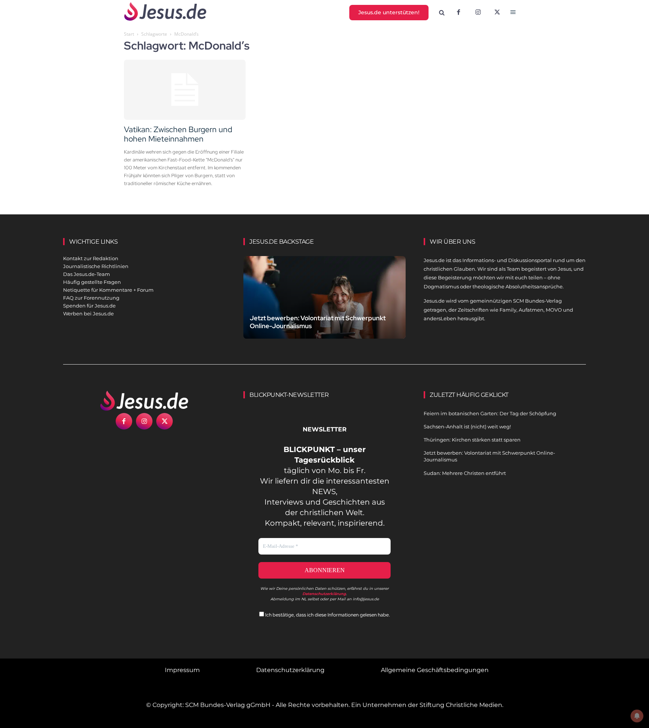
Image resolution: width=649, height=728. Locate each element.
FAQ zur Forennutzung (91, 298)
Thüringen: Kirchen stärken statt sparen (472, 440)
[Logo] (144, 400)
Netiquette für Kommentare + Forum (108, 290)
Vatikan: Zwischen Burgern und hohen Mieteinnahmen (178, 134)
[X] (498, 13)
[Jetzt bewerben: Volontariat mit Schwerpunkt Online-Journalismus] (324, 306)
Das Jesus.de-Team (86, 274)
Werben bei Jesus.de (88, 313)
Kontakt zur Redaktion (90, 258)
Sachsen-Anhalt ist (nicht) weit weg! (467, 427)
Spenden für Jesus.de (89, 306)
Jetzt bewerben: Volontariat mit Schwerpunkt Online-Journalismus (318, 322)
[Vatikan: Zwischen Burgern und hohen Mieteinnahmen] (185, 90)
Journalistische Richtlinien (95, 266)
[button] (442, 13)
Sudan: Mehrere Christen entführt (465, 473)
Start (129, 34)
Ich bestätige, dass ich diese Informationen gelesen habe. (327, 615)
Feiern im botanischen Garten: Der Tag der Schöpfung (490, 413)
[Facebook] (458, 13)
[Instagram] (478, 13)
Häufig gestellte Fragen (92, 282)
